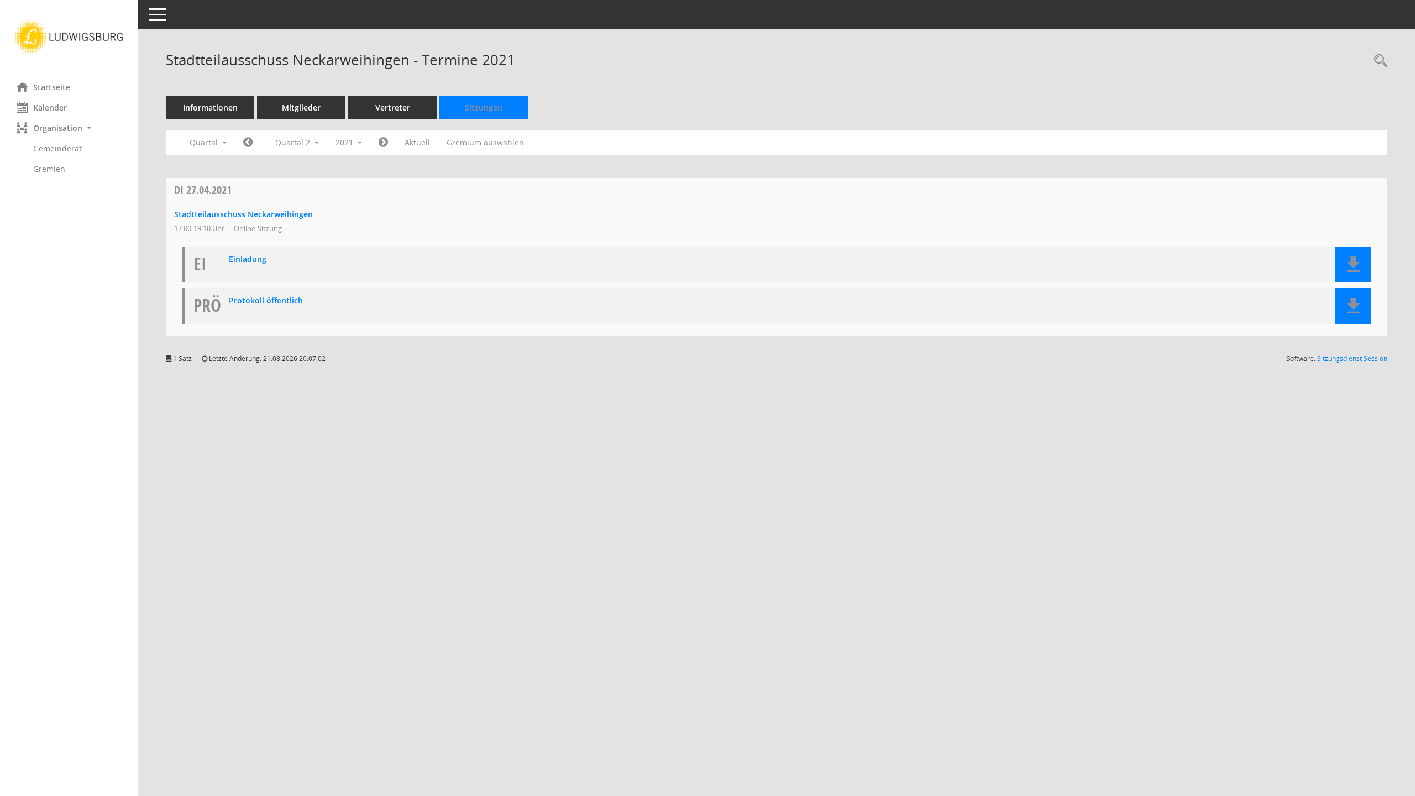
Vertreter (392, 107)
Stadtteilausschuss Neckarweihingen (243, 214)
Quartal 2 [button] (293, 142)
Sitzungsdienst (1352, 358)
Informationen (210, 107)
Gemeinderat (57, 148)
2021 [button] (345, 142)
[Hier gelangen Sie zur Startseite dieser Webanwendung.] (69, 37)
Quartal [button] (205, 142)
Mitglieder (301, 107)
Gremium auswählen (485, 142)
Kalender (50, 107)
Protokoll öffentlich (266, 301)
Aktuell (417, 142)
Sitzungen (483, 107)
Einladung (247, 259)
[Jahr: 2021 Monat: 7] (383, 143)
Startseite (51, 87)
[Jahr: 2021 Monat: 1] (248, 143)
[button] (69, 128)
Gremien (49, 169)
